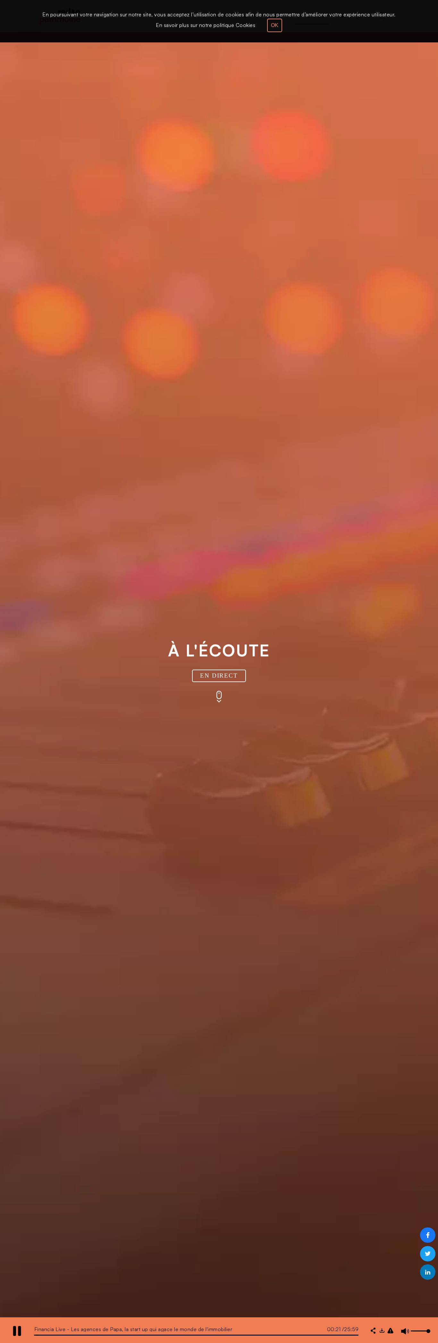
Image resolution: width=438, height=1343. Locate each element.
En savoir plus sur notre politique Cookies (205, 25)
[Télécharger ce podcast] (382, 1331)
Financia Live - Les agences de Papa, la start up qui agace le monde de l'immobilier (133, 1329)
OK (274, 25)
